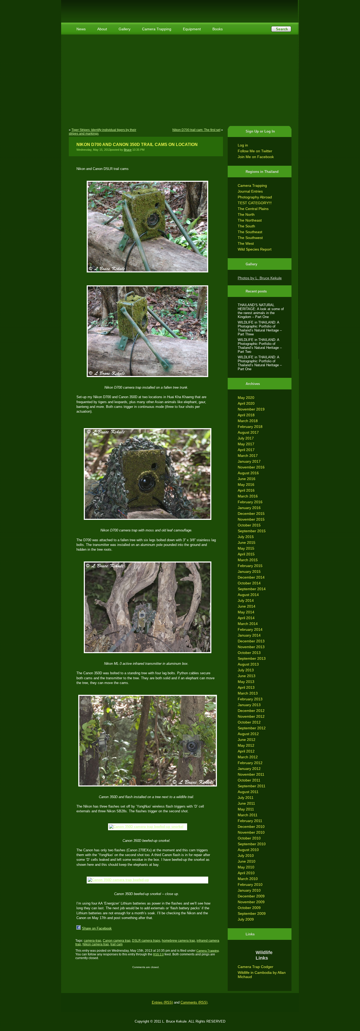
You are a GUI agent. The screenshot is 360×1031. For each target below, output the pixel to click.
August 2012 (248, 734)
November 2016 (251, 467)
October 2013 (249, 653)
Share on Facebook (97, 928)
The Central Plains (253, 209)
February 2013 (250, 699)
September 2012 (252, 728)
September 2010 (252, 844)
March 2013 (248, 693)
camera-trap (92, 940)
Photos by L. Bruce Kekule (260, 278)
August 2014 (248, 595)
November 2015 (251, 519)
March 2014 (248, 624)
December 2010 (251, 826)
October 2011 (249, 780)
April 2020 (246, 403)
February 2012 (250, 763)
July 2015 (246, 537)
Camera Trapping (252, 185)
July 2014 (246, 600)
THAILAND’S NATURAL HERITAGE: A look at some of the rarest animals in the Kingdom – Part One (261, 311)
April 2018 (246, 415)
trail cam (116, 944)
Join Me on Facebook (256, 157)
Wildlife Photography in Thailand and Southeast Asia (125, 8)
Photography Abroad (255, 197)
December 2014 (251, 577)
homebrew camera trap (178, 940)
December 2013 (251, 641)
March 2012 (248, 757)
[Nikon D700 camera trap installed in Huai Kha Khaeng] (146, 226)
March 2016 (248, 496)
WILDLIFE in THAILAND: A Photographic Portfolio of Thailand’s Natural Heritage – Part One (260, 363)
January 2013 (249, 705)
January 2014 (249, 635)
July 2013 (246, 670)
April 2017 (246, 450)
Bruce (128, 149)
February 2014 (250, 629)
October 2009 (249, 908)
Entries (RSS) (162, 1002)
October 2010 (249, 838)
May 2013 (246, 682)
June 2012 (246, 739)
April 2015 (246, 554)
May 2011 (246, 809)
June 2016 (246, 479)
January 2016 (249, 508)
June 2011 (246, 803)
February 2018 (250, 426)
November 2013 (251, 647)
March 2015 (248, 560)
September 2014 (252, 589)
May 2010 (246, 867)
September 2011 (251, 786)
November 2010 (251, 832)
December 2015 (251, 513)
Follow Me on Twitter (255, 151)
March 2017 (248, 455)
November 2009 (251, 902)
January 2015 (249, 571)
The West (246, 243)
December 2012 (251, 710)
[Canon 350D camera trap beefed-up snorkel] (146, 826)
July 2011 (246, 797)
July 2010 (246, 855)
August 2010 (248, 850)
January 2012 (249, 768)
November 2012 (251, 716)
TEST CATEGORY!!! (255, 203)
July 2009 (246, 919)
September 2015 (252, 531)
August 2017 (248, 432)
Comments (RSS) (194, 1002)
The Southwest (250, 238)
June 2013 (246, 676)
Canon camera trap (116, 940)
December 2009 (251, 896)
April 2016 (246, 490)
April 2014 (246, 618)
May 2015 (246, 548)
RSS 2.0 (158, 954)
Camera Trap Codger (255, 967)
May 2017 (246, 444)
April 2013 (246, 687)
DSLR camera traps (146, 940)
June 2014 (246, 606)
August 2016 (248, 473)
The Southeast (250, 232)
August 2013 (248, 664)
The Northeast (250, 220)
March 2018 (248, 421)
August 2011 (248, 792)
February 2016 (250, 502)
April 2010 (246, 873)
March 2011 (247, 815)
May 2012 (246, 745)
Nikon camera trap (95, 944)
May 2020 (246, 397)
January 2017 (249, 461)
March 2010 (248, 879)
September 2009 (252, 913)
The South (246, 226)
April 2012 (246, 751)
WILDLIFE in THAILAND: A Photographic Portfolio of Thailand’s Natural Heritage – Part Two (260, 346)
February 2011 (250, 821)
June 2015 (246, 542)
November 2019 (251, 409)
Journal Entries (250, 191)
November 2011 (251, 774)
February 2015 (250, 566)
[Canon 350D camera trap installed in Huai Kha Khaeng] (146, 740)
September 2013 (252, 658)
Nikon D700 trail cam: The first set (196, 130)
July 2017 (246, 438)
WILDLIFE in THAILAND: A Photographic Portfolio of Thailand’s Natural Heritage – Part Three (260, 328)
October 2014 (249, 583)
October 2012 (249, 722)
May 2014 (246, 612)
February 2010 (250, 884)
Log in (243, 145)
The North (246, 214)
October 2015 (249, 525)
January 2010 (249, 890)
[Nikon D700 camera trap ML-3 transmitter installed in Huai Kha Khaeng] (146, 607)
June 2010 (246, 861)
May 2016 (246, 484)
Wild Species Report (254, 249)
